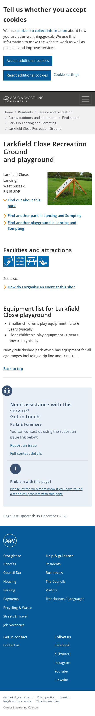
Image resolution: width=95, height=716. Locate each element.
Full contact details (26, 453)
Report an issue (23, 445)
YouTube (61, 671)
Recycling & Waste (17, 607)
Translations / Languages (65, 598)
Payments (11, 598)
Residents (25, 112)
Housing (9, 581)
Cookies (65, 697)
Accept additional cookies (28, 60)
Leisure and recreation (55, 112)
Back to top (13, 368)
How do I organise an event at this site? (41, 287)
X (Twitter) (62, 653)
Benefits (9, 564)
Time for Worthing (47, 701)
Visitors (51, 590)
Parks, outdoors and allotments (32, 117)
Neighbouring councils (17, 701)
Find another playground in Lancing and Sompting (42, 225)
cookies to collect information (42, 30)
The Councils (55, 581)
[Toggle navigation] (85, 99)
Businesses (54, 572)
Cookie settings (66, 74)
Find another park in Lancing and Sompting (45, 215)
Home (8, 112)
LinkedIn (61, 680)
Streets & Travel (15, 616)
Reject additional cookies (27, 75)
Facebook (62, 645)
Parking (9, 590)
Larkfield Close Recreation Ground (34, 128)
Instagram (62, 662)
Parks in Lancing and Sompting (32, 123)
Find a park (71, 117)
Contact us (11, 645)
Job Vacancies (13, 625)
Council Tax (12, 572)
